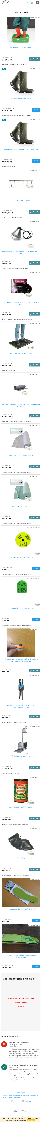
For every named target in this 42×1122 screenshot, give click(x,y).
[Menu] (37, 3)
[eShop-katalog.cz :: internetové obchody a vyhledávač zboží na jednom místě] (15, 1101)
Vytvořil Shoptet (23, 1111)
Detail (36, 110)
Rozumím (31, 1120)
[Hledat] (27, 3)
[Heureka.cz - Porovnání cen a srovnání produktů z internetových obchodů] (21, 1092)
